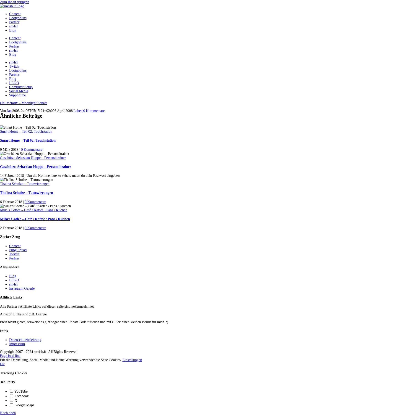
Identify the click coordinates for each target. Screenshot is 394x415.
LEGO (14, 280)
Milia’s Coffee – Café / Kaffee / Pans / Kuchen (33, 210)
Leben (78, 111)
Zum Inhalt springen (14, 2)
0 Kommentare (94, 111)
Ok (2, 364)
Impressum (17, 344)
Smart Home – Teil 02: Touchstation (26, 131)
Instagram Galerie (22, 288)
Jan (9, 111)
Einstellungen (132, 360)
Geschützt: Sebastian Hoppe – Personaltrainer (33, 158)
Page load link (10, 356)
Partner (14, 258)
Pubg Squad (18, 250)
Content (15, 246)
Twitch (14, 254)
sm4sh (13, 284)
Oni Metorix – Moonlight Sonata (23, 103)
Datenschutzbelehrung (25, 340)
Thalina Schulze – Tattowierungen (24, 184)
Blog (12, 276)
